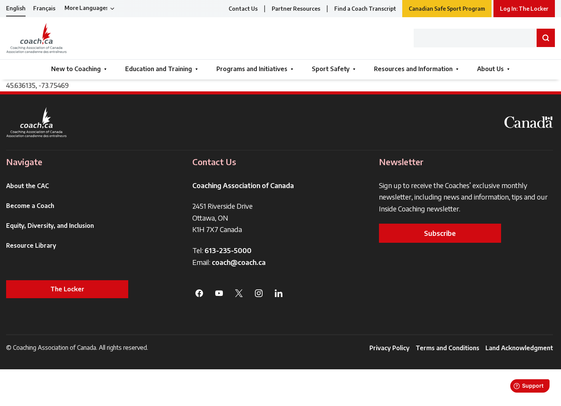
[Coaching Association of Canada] (36, 122)
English (16, 8)
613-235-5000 (228, 250)
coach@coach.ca (239, 262)
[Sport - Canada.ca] (528, 122)
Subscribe (440, 233)
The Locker (67, 289)
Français (44, 8)
